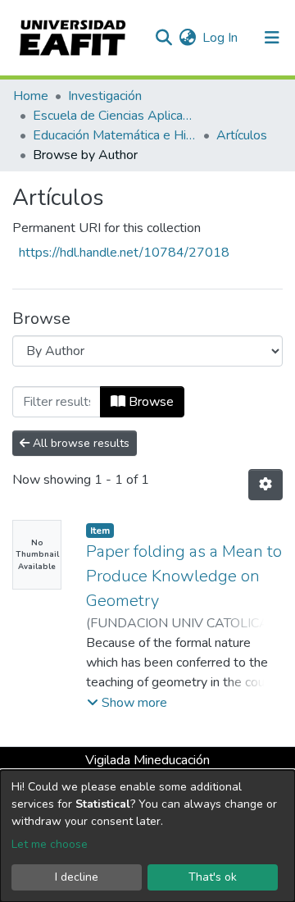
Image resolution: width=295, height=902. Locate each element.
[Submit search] (163, 38)
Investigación (105, 96)
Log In (220, 38)
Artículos (241, 135)
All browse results (79, 443)
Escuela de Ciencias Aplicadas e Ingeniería (115, 116)
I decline (76, 877)
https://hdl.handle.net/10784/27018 (124, 253)
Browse (149, 402)
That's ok (212, 877)
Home (30, 96)
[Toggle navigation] (272, 37)
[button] (187, 38)
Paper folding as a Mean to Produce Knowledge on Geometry (184, 576)
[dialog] (147, 836)
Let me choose (49, 844)
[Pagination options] (265, 484)
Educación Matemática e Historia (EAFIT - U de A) (115, 135)
